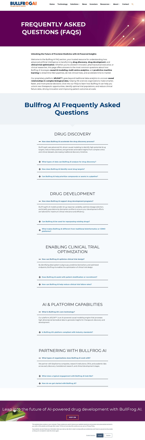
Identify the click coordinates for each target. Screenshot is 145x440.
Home (52, 4)
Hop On (72, 417)
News (84, 4)
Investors (94, 4)
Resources (104, 4)
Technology (62, 4)
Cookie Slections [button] (90, 435)
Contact (125, 4)
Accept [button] (100, 435)
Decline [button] (108, 435)
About (115, 4)
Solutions (74, 4)
